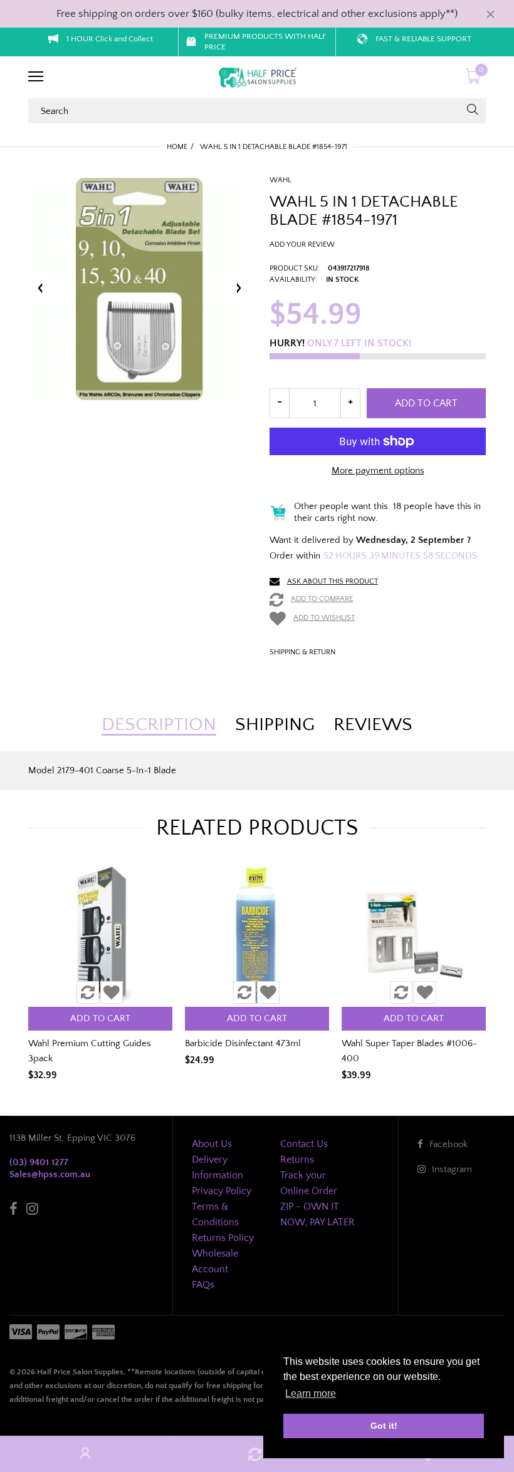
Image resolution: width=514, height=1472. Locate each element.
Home (177, 147)
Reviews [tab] (372, 725)
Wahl (280, 180)
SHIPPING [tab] (275, 725)
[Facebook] (13, 1210)
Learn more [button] (310, 1393)
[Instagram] (32, 1210)
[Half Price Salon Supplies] (257, 78)
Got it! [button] (383, 1426)
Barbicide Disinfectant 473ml (243, 1043)
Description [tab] (159, 725)
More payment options (378, 470)
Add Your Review (302, 244)
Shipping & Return (302, 652)
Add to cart (426, 403)
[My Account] (85, 1454)
